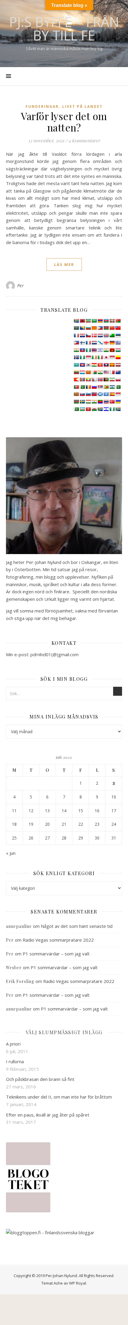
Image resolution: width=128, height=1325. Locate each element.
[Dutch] (100, 335)
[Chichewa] (106, 328)
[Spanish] (112, 394)
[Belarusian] (118, 320)
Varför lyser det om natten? (64, 121)
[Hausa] (88, 350)
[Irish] (94, 357)
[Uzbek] (82, 409)
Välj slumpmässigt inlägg (64, 1032)
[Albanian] (82, 320)
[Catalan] (94, 328)
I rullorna (15, 1061)
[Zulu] (118, 409)
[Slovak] (82, 394)
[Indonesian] (88, 357)
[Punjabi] (82, 387)
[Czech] (88, 335)
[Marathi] (76, 379)
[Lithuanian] (76, 372)
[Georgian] (106, 342)
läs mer (64, 264)
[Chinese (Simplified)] (112, 328)
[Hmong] (112, 350)
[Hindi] (106, 350)
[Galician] (100, 342)
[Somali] (106, 394)
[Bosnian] (82, 328)
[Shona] (106, 387)
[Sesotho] (112, 387)
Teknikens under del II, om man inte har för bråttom (59, 1097)
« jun (10, 853)
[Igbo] (82, 357)
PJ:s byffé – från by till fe (64, 28)
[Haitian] (82, 350)
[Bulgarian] (88, 328)
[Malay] (106, 372)
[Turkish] (112, 401)
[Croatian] (82, 335)
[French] (88, 342)
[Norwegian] (100, 379)
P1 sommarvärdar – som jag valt (56, 954)
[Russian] (94, 387)
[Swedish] (82, 401)
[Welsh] (94, 409)
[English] (106, 335)
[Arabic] (94, 320)
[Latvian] (118, 364)
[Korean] (88, 364)
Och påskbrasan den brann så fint (40, 1079)
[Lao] (106, 364)
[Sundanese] (118, 394)
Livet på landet (82, 106)
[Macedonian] (88, 372)
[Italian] (100, 357)
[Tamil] (94, 401)
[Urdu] (76, 409)
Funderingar (42, 106)
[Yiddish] (106, 409)
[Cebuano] (100, 328)
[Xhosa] (100, 409)
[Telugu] (100, 401)
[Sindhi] (118, 387)
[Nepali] (94, 379)
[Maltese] (112, 372)
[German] (112, 342)
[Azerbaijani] (106, 320)
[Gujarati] (76, 350)
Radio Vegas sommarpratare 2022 (58, 940)
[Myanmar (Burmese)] (88, 379)
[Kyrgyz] (100, 364)
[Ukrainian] (118, 401)
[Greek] (118, 342)
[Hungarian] (118, 350)
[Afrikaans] (76, 320)
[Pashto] (106, 379)
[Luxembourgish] (82, 372)
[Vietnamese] (88, 409)
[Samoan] (94, 394)
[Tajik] (88, 401)
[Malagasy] (94, 372)
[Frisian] (94, 342)
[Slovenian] (88, 394)
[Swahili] (76, 401)
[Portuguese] (76, 387)
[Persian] (112, 379)
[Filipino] (76, 342)
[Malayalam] (100, 372)
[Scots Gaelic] (100, 394)
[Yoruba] (112, 409)
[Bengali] (76, 328)
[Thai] (106, 401)
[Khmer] (82, 364)
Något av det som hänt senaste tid (77, 926)
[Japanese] (106, 357)
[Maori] (118, 372)
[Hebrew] (100, 350)
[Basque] (112, 320)
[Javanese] (112, 357)
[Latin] (112, 364)
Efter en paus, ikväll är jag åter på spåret (47, 1115)
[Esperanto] (112, 335)
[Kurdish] (94, 364)
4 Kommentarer (84, 140)
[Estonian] (118, 335)
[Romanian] (88, 387)
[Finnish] (82, 342)
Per (20, 285)
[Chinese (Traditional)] (118, 328)
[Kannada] (118, 357)
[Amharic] (88, 320)
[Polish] (118, 379)
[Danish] (94, 335)
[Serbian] (100, 387)
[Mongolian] (82, 379)
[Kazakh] (76, 364)
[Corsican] (76, 335)
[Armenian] (100, 320)
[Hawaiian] (94, 350)
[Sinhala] (76, 394)
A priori (13, 1044)
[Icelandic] (76, 357)
